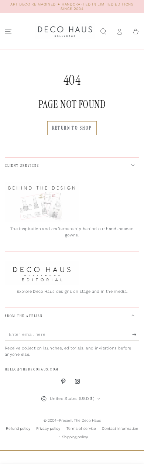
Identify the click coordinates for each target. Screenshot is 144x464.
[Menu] (8, 31)
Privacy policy (48, 428)
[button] (103, 31)
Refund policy (18, 428)
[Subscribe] (136, 334)
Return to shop (72, 128)
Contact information (120, 428)
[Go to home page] (65, 31)
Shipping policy (75, 437)
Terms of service (81, 428)
